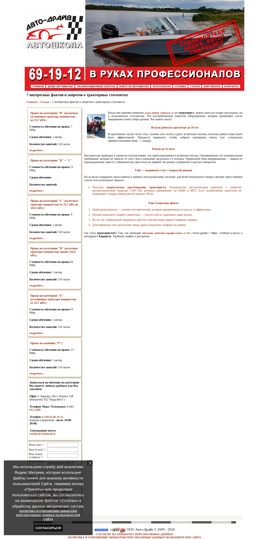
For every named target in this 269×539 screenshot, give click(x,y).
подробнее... (37, 150)
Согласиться (48, 528)
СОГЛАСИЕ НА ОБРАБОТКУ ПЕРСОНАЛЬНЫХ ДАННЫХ (134, 534)
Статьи (44, 102)
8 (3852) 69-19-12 (52, 416)
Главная (32, 102)
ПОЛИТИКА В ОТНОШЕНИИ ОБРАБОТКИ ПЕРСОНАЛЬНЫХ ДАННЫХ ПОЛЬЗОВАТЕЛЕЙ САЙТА (134, 537)
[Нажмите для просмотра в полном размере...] (96, 125)
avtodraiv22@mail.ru (42, 433)
